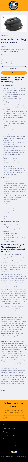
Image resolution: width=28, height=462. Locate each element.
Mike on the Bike (11, 455)
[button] (3, 5)
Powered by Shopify (20, 455)
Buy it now (14, 72)
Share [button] (4, 390)
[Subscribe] (23, 417)
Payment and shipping (9, 428)
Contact (5, 438)
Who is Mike (6, 424)
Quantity (3, 59)
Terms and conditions (9, 435)
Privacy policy (7, 431)
